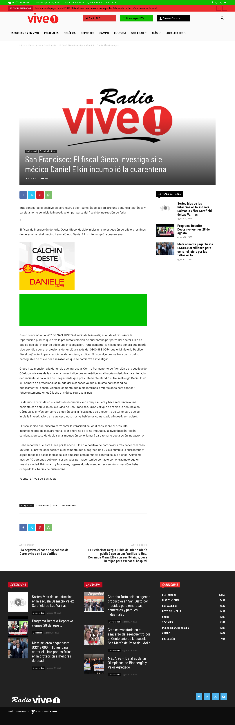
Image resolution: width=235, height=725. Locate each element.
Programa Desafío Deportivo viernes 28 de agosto (193, 229)
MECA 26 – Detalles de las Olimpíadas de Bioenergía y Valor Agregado (127, 662)
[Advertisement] (83, 491)
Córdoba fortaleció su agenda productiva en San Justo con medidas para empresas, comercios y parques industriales (99, 8)
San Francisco (69, 505)
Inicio (22, 45)
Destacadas (34, 45)
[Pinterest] (40, 195)
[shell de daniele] (83, 266)
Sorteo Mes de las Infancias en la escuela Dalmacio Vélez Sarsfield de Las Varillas (194, 209)
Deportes (37, 632)
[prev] (218, 8)
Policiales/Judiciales (48, 151)
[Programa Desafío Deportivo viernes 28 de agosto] (165, 230)
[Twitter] (220, 3)
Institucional (31, 151)
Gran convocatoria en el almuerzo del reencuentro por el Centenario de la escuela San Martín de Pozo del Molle (129, 636)
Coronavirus (43, 505)
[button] (222, 18)
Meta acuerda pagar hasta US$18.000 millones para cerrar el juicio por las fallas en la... (195, 249)
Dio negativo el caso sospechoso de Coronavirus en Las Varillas (43, 552)
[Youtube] (225, 3)
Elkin (55, 505)
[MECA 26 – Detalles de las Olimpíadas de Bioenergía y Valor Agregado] (94, 664)
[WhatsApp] (48, 195)
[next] (224, 8)
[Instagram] (216, 3)
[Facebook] (212, 3)
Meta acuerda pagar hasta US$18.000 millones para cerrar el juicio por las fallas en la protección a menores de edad (51, 652)
